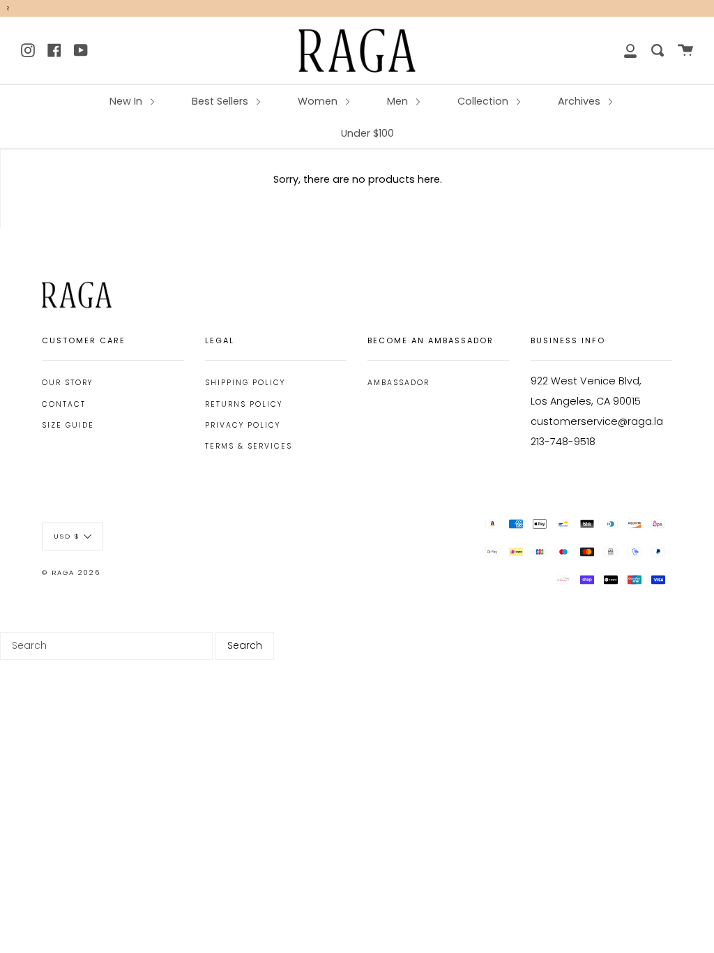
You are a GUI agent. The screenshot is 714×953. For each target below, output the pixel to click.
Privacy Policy (242, 425)
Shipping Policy (245, 382)
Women (319, 101)
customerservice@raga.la (597, 421)
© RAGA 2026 (71, 572)
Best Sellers (221, 101)
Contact (64, 404)
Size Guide (68, 425)
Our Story (67, 382)
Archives (580, 101)
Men (399, 101)
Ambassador (398, 382)
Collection (484, 101)
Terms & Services (248, 446)
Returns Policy (243, 404)
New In (127, 101)
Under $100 (367, 133)
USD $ (67, 536)
